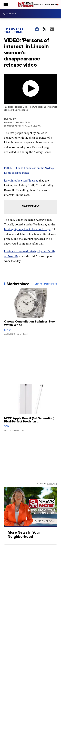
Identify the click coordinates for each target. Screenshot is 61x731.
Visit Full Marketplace (46, 284)
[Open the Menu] (6, 4)
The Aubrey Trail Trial (14, 30)
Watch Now (51, 5)
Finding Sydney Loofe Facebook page (27, 229)
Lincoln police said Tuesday (21, 180)
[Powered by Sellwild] (52, 484)
